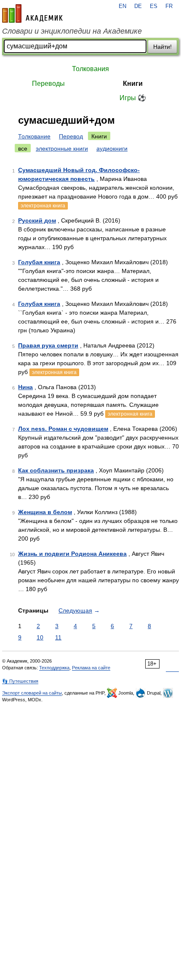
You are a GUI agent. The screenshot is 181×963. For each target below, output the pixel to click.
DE (138, 6)
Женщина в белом (45, 512)
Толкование (34, 136)
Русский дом (37, 220)
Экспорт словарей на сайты (32, 692)
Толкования (90, 68)
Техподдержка (54, 667)
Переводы (48, 83)
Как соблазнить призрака (56, 470)
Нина (25, 387)
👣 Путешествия (20, 681)
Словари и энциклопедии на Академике (72, 31)
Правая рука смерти (48, 345)
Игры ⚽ (133, 97)
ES (153, 6)
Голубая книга (39, 262)
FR (169, 6)
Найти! (162, 46)
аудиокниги (112, 148)
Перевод (71, 136)
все (22, 148)
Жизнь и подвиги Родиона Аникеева (72, 553)
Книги (133, 83)
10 (40, 637)
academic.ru (32, 13)
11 (58, 637)
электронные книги (62, 148)
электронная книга (43, 206)
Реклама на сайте (91, 667)
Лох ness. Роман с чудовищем (63, 428)
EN (122, 6)
